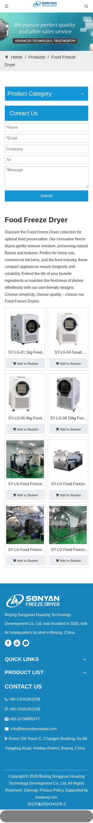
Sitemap (31, 790)
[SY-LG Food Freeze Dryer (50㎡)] (25, 525)
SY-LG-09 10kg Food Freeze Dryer (68, 419)
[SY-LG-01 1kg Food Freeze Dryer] (25, 327)
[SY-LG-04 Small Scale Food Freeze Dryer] (68, 327)
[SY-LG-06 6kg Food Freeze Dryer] (25, 393)
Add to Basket (27, 363)
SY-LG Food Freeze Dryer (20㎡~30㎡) (68, 485)
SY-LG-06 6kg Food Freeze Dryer (25, 419)
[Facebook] (8, 643)
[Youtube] (17, 643)
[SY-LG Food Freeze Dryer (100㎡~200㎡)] (68, 525)
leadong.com (46, 797)
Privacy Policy (51, 790)
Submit (46, 196)
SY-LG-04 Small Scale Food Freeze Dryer (68, 353)
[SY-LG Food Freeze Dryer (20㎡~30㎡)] (68, 459)
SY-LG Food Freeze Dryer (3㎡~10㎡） (25, 485)
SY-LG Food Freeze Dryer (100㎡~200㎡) (68, 550)
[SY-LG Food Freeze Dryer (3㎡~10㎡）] (25, 459)
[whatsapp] (25, 643)
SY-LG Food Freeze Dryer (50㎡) (25, 550)
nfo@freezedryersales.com (34, 729)
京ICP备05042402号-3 (46, 804)
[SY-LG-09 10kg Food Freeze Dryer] (68, 393)
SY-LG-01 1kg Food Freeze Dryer (25, 353)
